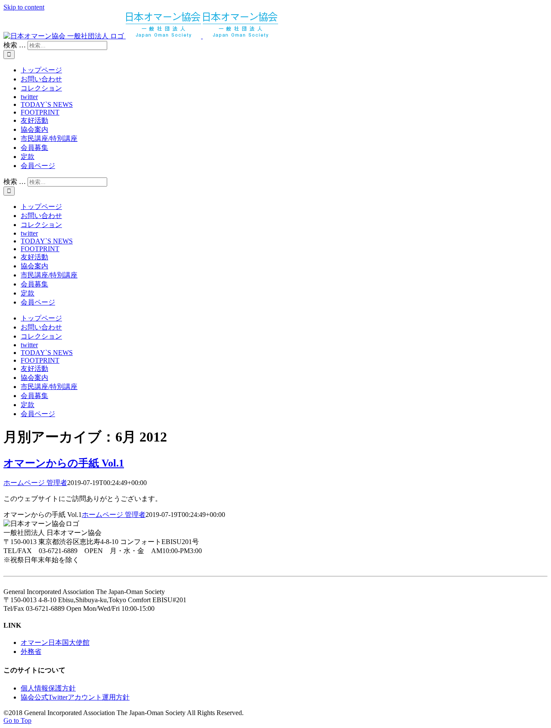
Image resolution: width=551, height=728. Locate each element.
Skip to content (23, 7)
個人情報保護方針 (48, 688)
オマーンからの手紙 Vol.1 (63, 463)
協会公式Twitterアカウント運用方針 (75, 697)
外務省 (31, 651)
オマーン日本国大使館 (55, 642)
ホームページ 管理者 (35, 482)
